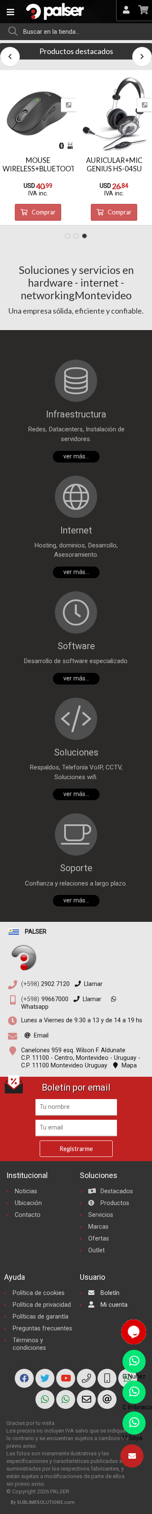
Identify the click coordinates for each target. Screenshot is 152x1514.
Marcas (98, 1226)
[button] (67, 236)
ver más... (76, 456)
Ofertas (98, 1238)
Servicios (100, 1215)
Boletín (109, 1293)
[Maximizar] (68, 105)
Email (41, 1035)
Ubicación (28, 1203)
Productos (114, 1203)
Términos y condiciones (29, 1344)
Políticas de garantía (40, 1316)
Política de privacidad (42, 1304)
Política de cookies (39, 1293)
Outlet (96, 1250)
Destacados (116, 1191)
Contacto (28, 1215)
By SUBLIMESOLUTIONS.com (43, 1502)
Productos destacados (76, 51)
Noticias (26, 1191)
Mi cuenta (113, 1304)
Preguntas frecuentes (42, 1328)
